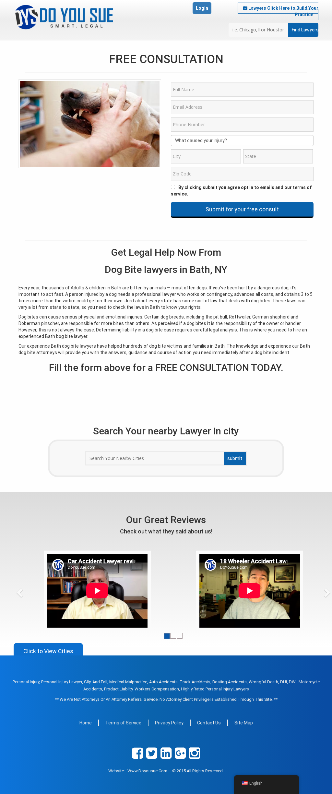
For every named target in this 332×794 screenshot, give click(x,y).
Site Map (243, 722)
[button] (31, 591)
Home (85, 722)
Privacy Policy (169, 722)
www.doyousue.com (147, 770)
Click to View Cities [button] (48, 651)
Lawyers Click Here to (282, 11)
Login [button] (202, 8)
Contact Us (209, 722)
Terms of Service (123, 722)
